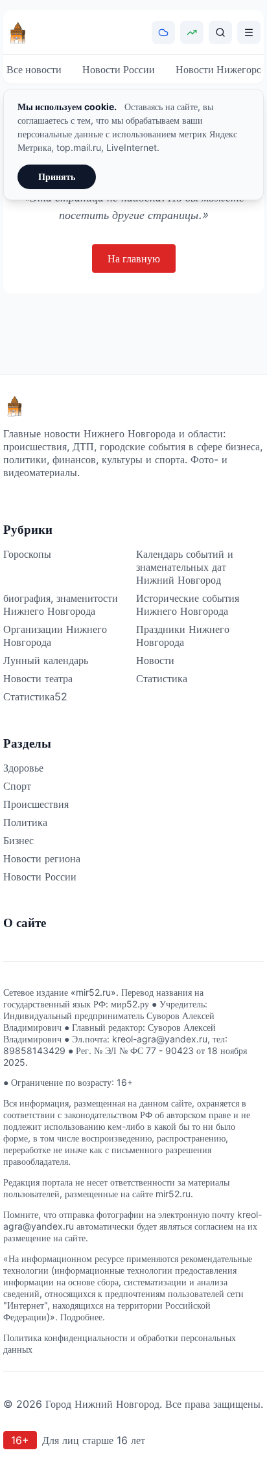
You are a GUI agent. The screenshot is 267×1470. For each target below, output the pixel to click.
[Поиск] (220, 32)
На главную (134, 258)
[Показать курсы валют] (191, 32)
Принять (56, 176)
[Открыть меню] (249, 32)
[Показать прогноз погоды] (163, 32)
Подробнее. (82, 1316)
